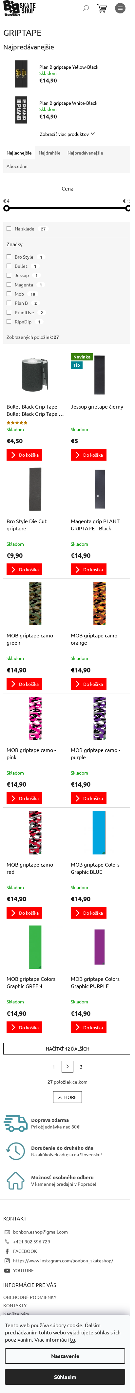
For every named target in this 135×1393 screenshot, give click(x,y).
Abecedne (17, 166)
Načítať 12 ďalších (67, 1049)
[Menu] (120, 8)
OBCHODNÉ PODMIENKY (29, 1297)
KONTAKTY (15, 1305)
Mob (25, 294)
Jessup (26, 275)
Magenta (28, 284)
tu (72, 1339)
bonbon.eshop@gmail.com (40, 1232)
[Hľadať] (85, 8)
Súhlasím (65, 1376)
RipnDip (27, 321)
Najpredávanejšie (85, 153)
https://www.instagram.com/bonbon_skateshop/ (63, 1260)
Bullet (25, 266)
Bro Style (28, 257)
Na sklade (30, 228)
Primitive (29, 312)
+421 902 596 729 (31, 1241)
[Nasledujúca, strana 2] (67, 1066)
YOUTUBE (23, 1270)
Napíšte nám (16, 1314)
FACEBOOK (25, 1251)
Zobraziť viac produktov (64, 134)
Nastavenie (65, 1355)
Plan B (26, 303)
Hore (70, 1097)
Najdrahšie (50, 153)
